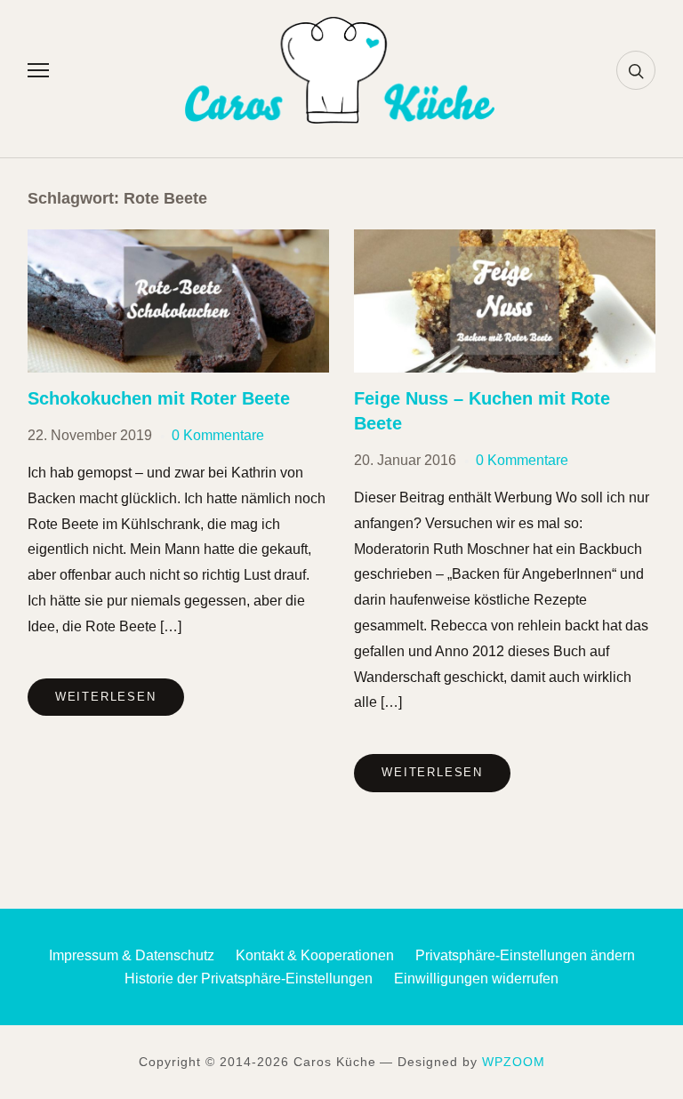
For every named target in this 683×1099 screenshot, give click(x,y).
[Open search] (635, 70)
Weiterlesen (106, 696)
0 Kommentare (218, 435)
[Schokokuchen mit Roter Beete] (178, 240)
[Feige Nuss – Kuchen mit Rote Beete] (504, 240)
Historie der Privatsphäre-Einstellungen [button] (249, 978)
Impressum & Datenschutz (131, 955)
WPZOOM (513, 1062)
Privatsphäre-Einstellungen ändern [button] (525, 955)
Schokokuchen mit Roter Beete (159, 398)
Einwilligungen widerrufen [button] (476, 978)
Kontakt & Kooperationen (315, 955)
